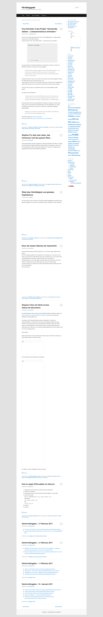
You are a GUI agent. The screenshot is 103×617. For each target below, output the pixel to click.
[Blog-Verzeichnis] (71, 186)
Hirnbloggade (28, 7)
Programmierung (71, 139)
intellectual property (74, 124)
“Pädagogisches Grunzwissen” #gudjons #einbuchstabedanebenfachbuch (41, 572)
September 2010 (71, 81)
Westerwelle (70, 150)
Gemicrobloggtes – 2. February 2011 (37, 542)
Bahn (69, 106)
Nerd (23, 185)
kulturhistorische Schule (73, 128)
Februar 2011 (71, 78)
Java (69, 126)
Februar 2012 (71, 67)
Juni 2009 (70, 90)
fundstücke (35, 127)
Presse (70, 137)
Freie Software (77, 114)
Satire (74, 141)
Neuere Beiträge (59, 23)
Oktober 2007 (71, 100)
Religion (70, 141)
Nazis (61, 127)
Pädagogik (46, 127)
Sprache (77, 143)
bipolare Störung (51, 184)
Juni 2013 (70, 57)
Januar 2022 (70, 56)
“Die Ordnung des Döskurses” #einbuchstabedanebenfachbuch (38, 593)
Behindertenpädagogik (74, 107)
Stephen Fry (30, 185)
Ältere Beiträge (25, 23)
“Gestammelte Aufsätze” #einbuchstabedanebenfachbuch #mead (39, 591)
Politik (23, 128)
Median (69, 172)
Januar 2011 (70, 79)
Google (70, 119)
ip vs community (73, 180)
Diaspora (50, 476)
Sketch (23, 298)
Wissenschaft (73, 153)
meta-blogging (73, 166)
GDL (75, 116)
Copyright (75, 112)
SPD (74, 143)
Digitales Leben (32, 297)
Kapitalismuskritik (51, 238)
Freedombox (54, 476)
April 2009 (70, 93)
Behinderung (73, 110)
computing (31, 476)
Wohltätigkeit (57, 238)
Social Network (35, 477)
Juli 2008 (70, 97)
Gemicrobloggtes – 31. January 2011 (37, 584)
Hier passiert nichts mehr (73, 21)
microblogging (28, 477)
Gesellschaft (40, 127)
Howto (49, 515)
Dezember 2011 (71, 69)
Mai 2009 (70, 91)
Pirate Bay (75, 132)
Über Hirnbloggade (35, 15)
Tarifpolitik (76, 145)
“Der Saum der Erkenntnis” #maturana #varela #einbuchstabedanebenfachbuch (42, 529)
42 (46, 184)
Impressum (44, 15)
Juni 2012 (70, 63)
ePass (80, 112)
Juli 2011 (70, 73)
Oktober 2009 (71, 87)
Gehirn (78, 116)
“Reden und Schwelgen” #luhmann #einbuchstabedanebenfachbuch (39, 569)
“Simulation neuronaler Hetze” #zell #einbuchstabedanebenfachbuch (39, 574)
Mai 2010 (70, 85)
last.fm (52, 515)
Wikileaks (78, 150)
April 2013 (70, 59)
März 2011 (70, 76)
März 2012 (70, 66)
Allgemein (31, 127)
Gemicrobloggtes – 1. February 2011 (37, 563)
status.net (40, 477)
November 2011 (71, 70)
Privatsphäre (75, 137)
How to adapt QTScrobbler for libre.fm (38, 484)
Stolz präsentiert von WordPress (54, 612)
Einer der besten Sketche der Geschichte (39, 245)
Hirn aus (58, 127)
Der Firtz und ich (71, 24)
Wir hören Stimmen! (72, 23)
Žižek (62, 238)
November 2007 (71, 99)
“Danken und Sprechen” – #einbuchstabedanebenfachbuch (37, 595)
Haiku (69, 171)
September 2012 (71, 60)
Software (70, 143)
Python (77, 139)
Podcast (28, 15)
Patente (70, 132)
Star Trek (26, 185)
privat (69, 174)
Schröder (26, 128)
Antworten (45, 477)
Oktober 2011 (71, 72)
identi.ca (23, 477)
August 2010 (70, 82)
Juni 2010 (70, 84)
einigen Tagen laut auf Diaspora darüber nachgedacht (34, 315)
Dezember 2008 (71, 96)
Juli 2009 (70, 88)
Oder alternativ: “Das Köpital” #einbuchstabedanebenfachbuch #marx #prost (41, 570)
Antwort (37, 128)
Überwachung (31, 128)
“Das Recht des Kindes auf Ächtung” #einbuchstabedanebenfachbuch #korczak (42, 589)
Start (23, 15)
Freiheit (71, 116)
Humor (58, 297)
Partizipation (76, 130)
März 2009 (70, 94)
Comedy (56, 184)
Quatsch (70, 175)
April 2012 (70, 65)
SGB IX (78, 141)
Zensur (69, 155)
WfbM (75, 150)
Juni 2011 (70, 75)
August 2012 (70, 62)
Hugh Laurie (54, 297)
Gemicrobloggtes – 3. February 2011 (37, 523)
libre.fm (55, 515)
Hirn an (59, 184)
